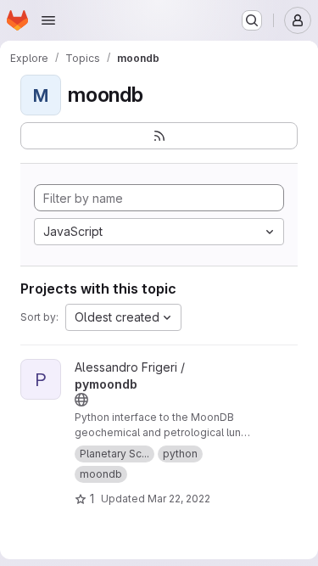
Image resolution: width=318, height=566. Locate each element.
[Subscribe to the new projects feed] (159, 135)
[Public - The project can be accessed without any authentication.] (81, 399)
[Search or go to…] (252, 20)
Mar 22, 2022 (179, 498)
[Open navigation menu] (48, 20)
